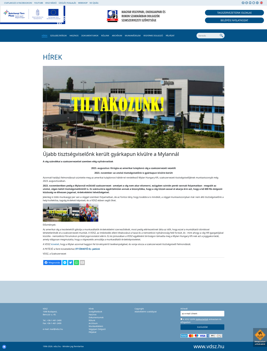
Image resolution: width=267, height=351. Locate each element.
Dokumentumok (89, 35)
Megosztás (54, 262)
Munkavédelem (133, 35)
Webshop (82, 3)
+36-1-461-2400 (54, 320)
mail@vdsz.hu (56, 329)
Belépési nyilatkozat (234, 20)
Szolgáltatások (58, 35)
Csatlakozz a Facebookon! (18, 3)
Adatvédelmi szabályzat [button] (146, 311)
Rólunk (105, 35)
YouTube (38, 3)
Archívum (117, 35)
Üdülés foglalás (67, 3)
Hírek (44, 35)
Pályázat (170, 35)
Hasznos (74, 35)
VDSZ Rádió (51, 3)
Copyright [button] (139, 308)
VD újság (94, 3)
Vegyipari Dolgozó (153, 35)
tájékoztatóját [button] (202, 319)
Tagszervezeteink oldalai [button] (234, 12)
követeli (55, 244)
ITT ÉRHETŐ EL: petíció (87, 248)
